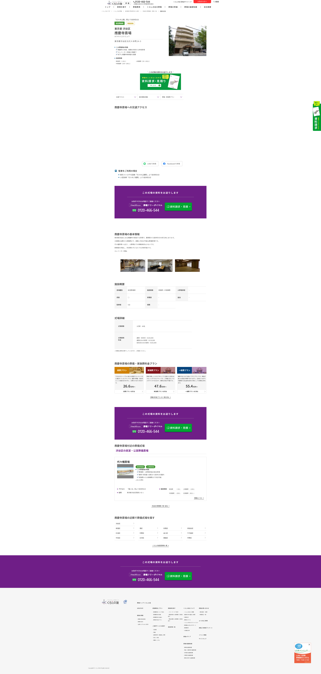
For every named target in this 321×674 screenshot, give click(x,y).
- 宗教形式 (186, 617)
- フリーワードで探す (173, 612)
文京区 (142, 538)
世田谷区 (190, 528)
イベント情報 (202, 635)
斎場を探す (121, 7)
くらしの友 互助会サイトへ (181, 2)
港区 (141, 528)
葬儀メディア (187, 636)
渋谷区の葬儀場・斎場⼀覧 (150, 11)
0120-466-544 (148, 210)
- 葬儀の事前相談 (141, 619)
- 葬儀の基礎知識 (187, 647)
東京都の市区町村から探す (132, 11)
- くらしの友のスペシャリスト (190, 622)
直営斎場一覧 (171, 627)
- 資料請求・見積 (203, 612)
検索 (217, 2)
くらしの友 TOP (106, 11)
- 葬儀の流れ (140, 621)
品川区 (165, 533)
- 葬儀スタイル (187, 620)
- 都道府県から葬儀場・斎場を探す (175, 615)
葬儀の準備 (173, 7)
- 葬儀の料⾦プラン (157, 620)
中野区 (142, 533)
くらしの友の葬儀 (154, 7)
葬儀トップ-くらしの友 (144, 603)
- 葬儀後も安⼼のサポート (189, 625)
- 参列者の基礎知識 (188, 652)
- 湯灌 (154, 632)
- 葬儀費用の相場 (157, 614)
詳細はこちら (198, 498)
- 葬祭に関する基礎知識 (189, 658)
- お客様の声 (186, 630)
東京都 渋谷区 (122, 28)
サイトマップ (202, 639)
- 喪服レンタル (156, 640)
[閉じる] (309, 644)
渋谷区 (118, 523)
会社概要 (207, 7)
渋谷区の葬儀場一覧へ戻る (160, 506)
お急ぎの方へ (202, 1)
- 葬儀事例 (186, 627)
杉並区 (118, 533)
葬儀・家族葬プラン (168, 97)
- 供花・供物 (156, 637)
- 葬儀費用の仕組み (157, 617)
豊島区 (165, 538)
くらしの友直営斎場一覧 (159, 545)
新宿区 (118, 528)
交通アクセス (120, 97)
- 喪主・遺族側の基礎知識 (189, 650)
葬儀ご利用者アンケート (205, 628)
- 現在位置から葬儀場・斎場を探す (175, 620)
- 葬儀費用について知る (158, 612)
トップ (107, 7)
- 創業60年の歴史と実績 (189, 614)
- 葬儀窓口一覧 (202, 614)
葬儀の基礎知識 (190, 7)
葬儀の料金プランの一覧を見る (159, 397)
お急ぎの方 (140, 608)
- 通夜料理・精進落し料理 (159, 635)
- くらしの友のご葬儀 (188, 612)
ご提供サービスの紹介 (159, 626)
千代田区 (190, 533)
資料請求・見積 (179, 206)
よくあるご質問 (203, 621)
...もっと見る (139, 480)
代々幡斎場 (123, 462)
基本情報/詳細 (143, 97)
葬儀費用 (136, 7)
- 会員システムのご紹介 (143, 624)
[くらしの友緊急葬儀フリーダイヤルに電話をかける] (143, 3)
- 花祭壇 (155, 629)
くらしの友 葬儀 (117, 11)
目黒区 (165, 528)
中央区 (118, 538)
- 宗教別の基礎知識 (188, 655)
